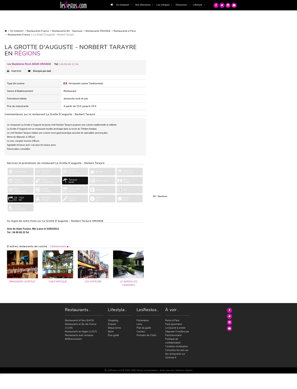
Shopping (113, 320)
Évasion (112, 324)
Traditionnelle (58, 246)
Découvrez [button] (181, 4)
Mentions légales (184, 370)
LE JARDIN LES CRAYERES (128, 283)
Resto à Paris (172, 320)
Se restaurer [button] (122, 4)
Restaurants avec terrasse (79, 335)
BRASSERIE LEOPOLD (22, 281)
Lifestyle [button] (197, 4)
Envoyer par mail (42, 71)
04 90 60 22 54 (69, 64)
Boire (111, 331)
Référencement (73, 339)
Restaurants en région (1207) (81, 331)
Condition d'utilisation (176, 346)
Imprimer (16, 71)
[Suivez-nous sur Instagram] (228, 5)
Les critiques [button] (163, 4)
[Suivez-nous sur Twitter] (222, 5)
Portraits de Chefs (146, 335)
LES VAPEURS (93, 281)
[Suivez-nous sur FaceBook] (216, 5)
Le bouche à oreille (175, 328)
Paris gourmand (173, 324)
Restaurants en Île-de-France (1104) (80, 326)
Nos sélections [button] (143, 4)
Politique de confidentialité (173, 340)
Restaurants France (38, 31)
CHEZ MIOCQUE (58, 281)
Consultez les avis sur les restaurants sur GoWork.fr (176, 353)
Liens (139, 324)
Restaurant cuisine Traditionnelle (86, 83)
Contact (141, 331)
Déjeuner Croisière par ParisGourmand (177, 333)
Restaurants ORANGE (97, 31)
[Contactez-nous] (234, 5)
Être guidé (113, 335)
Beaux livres (114, 328)
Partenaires (143, 320)
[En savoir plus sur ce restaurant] (22, 264)
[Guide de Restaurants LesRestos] (73, 5)
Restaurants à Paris (125, 31)
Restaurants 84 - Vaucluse (67, 31)
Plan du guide (144, 328)
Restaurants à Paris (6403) (79, 320)
